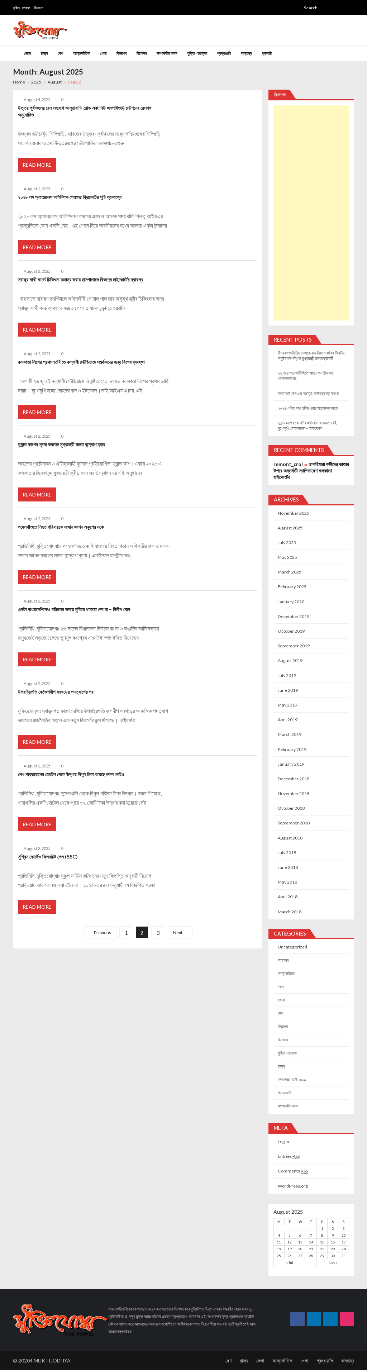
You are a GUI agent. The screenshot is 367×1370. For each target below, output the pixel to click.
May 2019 (287, 705)
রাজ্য (44, 53)
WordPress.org (293, 1186)
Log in (283, 1141)
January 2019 (291, 764)
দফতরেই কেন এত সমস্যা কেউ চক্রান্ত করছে (308, 393)
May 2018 (287, 882)
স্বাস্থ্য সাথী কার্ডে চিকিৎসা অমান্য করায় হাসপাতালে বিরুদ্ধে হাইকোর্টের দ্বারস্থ (80, 279)
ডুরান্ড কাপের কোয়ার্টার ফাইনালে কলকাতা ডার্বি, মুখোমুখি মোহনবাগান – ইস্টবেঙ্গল (307, 425)
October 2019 (291, 631)
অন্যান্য (246, 53)
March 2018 (289, 911)
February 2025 (292, 586)
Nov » (333, 1262)
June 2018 (288, 867)
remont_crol (288, 464)
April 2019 (287, 719)
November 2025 (293, 513)
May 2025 (287, 557)
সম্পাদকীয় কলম (167, 53)
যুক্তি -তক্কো (21, 7)
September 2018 (294, 823)
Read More (37, 165)
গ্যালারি (267, 53)
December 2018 (293, 778)
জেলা (27, 53)
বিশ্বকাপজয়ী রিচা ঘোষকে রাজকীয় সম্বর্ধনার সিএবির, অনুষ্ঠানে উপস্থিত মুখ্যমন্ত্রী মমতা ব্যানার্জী (311, 355)
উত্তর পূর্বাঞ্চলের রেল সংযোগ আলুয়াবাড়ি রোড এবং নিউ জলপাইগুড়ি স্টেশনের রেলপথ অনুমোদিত (85, 111)
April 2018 (287, 896)
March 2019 (289, 734)
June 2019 (288, 690)
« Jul (289, 1262)
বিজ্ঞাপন (121, 53)
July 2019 (287, 675)
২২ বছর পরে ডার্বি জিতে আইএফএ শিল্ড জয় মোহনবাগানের (305, 375)
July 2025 (287, 542)
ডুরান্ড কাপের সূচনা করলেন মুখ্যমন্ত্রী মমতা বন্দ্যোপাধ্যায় (61, 444)
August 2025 (290, 528)
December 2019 (293, 616)
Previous (102, 932)
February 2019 (292, 749)
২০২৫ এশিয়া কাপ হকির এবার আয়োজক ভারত (308, 408)
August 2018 (290, 838)
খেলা (103, 53)
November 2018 (293, 793)
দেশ (60, 53)
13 (300, 1242)
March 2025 (289, 572)
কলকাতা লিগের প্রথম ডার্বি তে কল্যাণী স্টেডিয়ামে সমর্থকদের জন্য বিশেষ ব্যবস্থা (81, 362)
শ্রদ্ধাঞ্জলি (224, 53)
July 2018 (287, 852)
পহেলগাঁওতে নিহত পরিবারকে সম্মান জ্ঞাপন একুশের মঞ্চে (61, 527)
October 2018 (291, 808)
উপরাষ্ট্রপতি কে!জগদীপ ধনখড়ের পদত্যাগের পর (56, 692)
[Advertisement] (311, 212)
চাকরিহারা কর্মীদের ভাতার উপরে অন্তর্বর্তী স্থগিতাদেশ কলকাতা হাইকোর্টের (311, 470)
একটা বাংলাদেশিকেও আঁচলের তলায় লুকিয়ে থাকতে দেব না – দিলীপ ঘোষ (74, 609)
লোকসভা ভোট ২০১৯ (292, 1079)
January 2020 (291, 601)
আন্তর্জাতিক (81, 53)
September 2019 (294, 645)
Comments (293, 1171)
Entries (289, 1156)
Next (177, 932)
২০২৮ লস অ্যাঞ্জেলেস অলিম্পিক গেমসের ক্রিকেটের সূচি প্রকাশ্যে (69, 197)
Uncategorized (292, 947)
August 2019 (290, 660)
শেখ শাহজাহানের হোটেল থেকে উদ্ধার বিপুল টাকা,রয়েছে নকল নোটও (71, 774)
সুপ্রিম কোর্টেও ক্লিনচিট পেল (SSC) (48, 856)
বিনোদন (38, 7)
